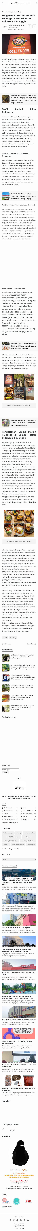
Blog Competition (9, 819)
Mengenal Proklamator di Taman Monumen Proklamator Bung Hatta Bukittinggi (23, 422)
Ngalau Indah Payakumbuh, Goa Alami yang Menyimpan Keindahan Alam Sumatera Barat (22, 657)
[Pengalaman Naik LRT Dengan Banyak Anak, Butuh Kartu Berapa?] (19, 1062)
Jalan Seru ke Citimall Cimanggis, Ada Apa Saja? (17, 906)
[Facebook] (10, 1221)
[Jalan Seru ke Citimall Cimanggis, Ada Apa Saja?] (19, 903)
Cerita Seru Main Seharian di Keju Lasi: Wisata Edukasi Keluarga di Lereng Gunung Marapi (23, 345)
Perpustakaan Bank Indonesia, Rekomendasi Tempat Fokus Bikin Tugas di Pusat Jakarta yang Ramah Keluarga (23, 677)
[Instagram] (21, 1221)
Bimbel (25, 816)
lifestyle (5, 638)
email (30, 1188)
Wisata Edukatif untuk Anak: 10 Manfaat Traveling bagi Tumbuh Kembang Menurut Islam (22, 707)
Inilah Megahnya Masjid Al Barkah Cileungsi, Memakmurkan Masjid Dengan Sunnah (17, 950)
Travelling (13, 638)
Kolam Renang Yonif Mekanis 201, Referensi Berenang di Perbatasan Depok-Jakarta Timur (17, 997)
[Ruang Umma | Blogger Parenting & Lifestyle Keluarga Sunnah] (20, 3)
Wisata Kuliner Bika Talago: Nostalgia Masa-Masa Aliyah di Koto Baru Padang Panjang (23, 196)
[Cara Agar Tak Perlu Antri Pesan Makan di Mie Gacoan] (19, 880)
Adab (24, 808)
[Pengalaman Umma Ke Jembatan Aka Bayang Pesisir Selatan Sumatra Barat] (6, 691)
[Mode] (37, 3)
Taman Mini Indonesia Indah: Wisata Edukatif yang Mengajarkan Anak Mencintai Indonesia (22, 697)
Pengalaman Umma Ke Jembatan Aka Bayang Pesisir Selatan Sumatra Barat (22, 686)
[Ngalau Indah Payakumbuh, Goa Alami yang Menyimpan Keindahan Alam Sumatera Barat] (6, 661)
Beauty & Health (27, 814)
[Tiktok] (17, 1221)
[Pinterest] (24, 1221)
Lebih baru (30, 644)
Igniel (22, 1228)
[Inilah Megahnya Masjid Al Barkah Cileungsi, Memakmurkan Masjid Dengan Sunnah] (19, 947)
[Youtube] (28, 1221)
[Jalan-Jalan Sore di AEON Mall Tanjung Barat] (19, 925)
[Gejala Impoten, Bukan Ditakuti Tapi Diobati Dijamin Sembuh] (19, 1039)
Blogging (25, 819)
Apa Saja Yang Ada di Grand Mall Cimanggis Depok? (19, 1020)
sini (15, 1186)
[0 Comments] (29, 26)
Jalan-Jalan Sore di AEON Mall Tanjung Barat (16, 928)
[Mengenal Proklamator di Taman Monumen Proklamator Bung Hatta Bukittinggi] (6, 426)
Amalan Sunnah (8, 811)
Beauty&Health (8, 816)
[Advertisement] (19, 265)
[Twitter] (14, 1221)
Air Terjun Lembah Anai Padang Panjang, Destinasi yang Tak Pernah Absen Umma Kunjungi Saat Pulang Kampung (23, 667)
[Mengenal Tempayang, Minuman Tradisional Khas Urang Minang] (19, 1086)
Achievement (8, 808)
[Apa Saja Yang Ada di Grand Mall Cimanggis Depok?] (19, 1017)
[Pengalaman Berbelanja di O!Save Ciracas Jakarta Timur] (19, 970)
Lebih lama (7, 644)
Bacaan (6, 814)
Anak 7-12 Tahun (28, 811)
